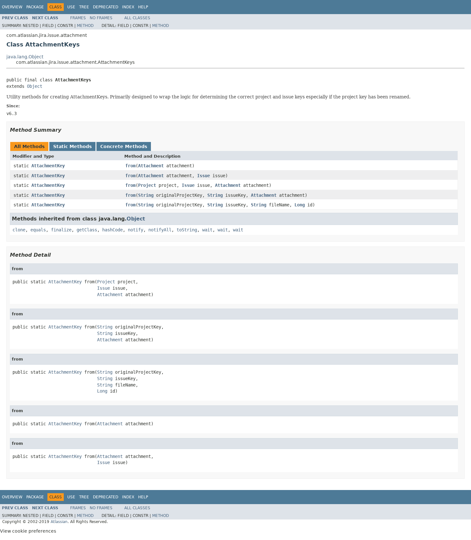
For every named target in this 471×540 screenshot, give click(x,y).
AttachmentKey (48, 165)
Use (71, 7)
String (145, 195)
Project (147, 185)
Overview (12, 7)
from (130, 165)
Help (143, 7)
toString (187, 229)
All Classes (137, 18)
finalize (61, 229)
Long (299, 204)
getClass (87, 229)
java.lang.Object (24, 56)
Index (128, 7)
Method (85, 25)
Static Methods (72, 146)
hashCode (112, 229)
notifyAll (159, 229)
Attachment (151, 165)
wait (207, 229)
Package (35, 7)
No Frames (101, 18)
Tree (84, 7)
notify (135, 229)
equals (38, 229)
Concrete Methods (123, 146)
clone (18, 229)
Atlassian (59, 521)
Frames (78, 18)
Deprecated (105, 7)
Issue (203, 175)
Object (34, 86)
